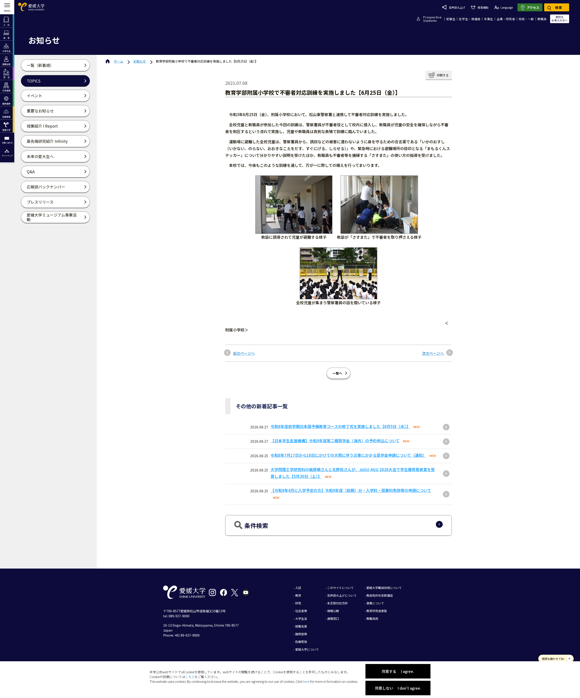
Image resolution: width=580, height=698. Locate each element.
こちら (190, 676)
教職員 (542, 18)
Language (506, 7)
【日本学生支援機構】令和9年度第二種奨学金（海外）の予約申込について (335, 440)
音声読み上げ (457, 7)
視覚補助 (483, 7)
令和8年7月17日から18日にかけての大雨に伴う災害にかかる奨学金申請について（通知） (348, 455)
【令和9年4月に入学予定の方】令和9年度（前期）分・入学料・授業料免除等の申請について (351, 490)
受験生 (450, 18)
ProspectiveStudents (432, 19)
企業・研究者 (506, 18)
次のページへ (433, 353)
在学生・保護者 (470, 18)
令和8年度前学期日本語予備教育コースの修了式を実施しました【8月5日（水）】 (340, 426)
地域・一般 (526, 18)
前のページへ (244, 353)
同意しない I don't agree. (398, 688)
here (306, 681)
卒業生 (488, 18)
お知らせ (139, 61)
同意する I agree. (398, 671)
